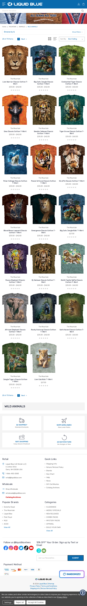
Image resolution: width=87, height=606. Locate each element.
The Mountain (9, 510)
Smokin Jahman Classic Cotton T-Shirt (43, 132)
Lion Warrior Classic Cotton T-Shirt (15, 83)
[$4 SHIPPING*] (21, 420)
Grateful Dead (9, 507)
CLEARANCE (51, 507)
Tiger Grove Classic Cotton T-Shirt (71, 132)
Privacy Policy (35, 586)
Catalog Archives (13, 497)
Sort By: (63, 39)
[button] (43, 32)
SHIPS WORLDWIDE (64, 425)
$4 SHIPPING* (21, 425)
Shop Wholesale (12, 489)
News (48, 481)
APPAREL (50, 524)
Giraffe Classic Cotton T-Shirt (72, 181)
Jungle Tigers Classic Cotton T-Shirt (15, 380)
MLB (5, 521)
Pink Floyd (8, 517)
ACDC (6, 524)
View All (7, 527)
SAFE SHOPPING (21, 442)
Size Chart (50, 474)
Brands (49, 471)
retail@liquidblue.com (14, 478)
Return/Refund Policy (54, 467)
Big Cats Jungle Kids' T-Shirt (72, 231)
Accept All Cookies (36, 602)
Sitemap (51, 584)
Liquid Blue (8, 514)
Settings (7, 602)
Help (48, 477)
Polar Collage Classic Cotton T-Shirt (15, 182)
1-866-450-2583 (12, 474)
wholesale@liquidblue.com (16, 493)
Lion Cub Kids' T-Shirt (44, 379)
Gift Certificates (52, 484)
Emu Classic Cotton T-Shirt (15, 131)
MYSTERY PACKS (53, 521)
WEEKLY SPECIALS (53, 510)
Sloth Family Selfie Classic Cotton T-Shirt (72, 281)
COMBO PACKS (52, 517)
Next (23, 39)
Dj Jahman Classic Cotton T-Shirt (43, 281)
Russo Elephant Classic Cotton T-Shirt (15, 281)
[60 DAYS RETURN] (64, 437)
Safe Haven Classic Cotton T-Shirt (72, 331)
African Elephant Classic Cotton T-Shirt (15, 331)
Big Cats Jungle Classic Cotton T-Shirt (43, 83)
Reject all (20, 602)
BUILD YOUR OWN (53, 527)
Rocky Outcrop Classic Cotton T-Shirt (43, 331)
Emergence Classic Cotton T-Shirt (43, 232)
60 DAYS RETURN (64, 442)
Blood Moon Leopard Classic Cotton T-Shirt (15, 232)
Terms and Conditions (49, 586)
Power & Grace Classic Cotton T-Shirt (43, 182)
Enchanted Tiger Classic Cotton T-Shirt (72, 83)
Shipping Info (51, 464)
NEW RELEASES (52, 514)
